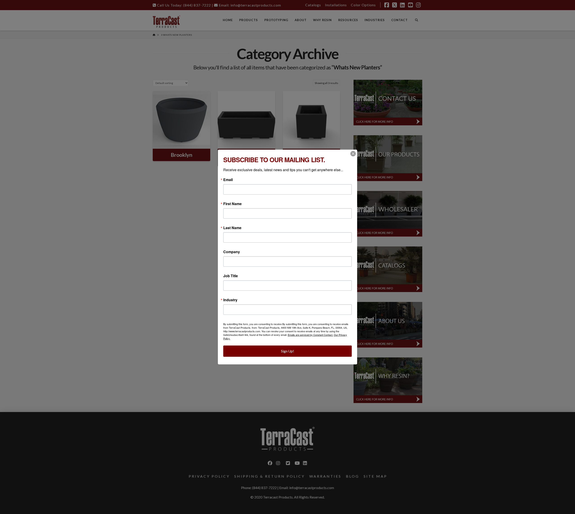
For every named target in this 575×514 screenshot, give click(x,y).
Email (228, 180)
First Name (232, 204)
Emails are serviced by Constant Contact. (310, 335)
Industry (230, 300)
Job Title (230, 276)
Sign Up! (287, 351)
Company (231, 252)
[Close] (353, 153)
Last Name (232, 228)
